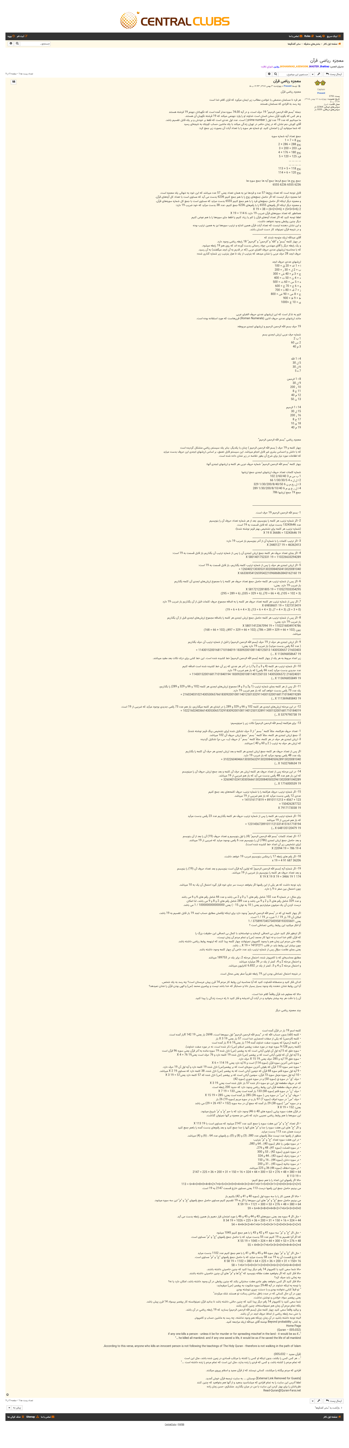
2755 (331, 96)
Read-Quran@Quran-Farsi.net (282, 1391)
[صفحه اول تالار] (174, 20)
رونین (276, 67)
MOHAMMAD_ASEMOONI (294, 67)
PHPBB (181, 1424)
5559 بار (318, 109)
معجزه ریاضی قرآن (327, 60)
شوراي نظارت (267, 66)
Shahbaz (324, 67)
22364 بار (318, 107)
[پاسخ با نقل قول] (13, 82)
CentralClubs (170, 1424)
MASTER (314, 67)
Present (288, 86)
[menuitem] (321, 36)
